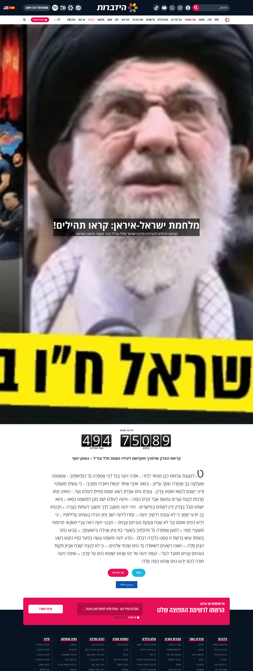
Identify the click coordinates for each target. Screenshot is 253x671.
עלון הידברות (221, 654)
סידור (47, 639)
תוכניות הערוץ (173, 639)
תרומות (91, 20)
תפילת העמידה (42, 659)
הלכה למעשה (174, 659)
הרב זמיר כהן (176, 20)
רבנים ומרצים (97, 639)
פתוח (178, 664)
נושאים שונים (120, 639)
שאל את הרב (137, 20)
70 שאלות (150, 20)
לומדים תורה (122, 644)
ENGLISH (71, 20)
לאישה (73, 644)
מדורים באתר (196, 639)
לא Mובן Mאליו (174, 649)
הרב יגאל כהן (98, 664)
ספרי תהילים (96, 448)
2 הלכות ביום (221, 664)
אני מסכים (125, 617)
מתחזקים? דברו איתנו (37, 8)
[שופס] (70, 7)
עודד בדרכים (175, 644)
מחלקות (100, 20)
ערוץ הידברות (220, 649)
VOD (216, 20)
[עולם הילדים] (78, 7)
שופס (109, 20)
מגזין (210, 20)
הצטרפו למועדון (38, 19)
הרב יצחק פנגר (96, 659)
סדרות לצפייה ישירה (146, 664)
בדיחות (152, 654)
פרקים (146, 448)
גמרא (125, 654)
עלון (117, 20)
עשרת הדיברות (121, 659)
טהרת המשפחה (69, 654)
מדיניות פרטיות (220, 644)
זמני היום (125, 20)
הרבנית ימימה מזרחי (67, 664)
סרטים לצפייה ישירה (146, 659)
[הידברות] (117, 8)
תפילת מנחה (43, 649)
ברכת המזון (44, 664)
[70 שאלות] (62, 7)
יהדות (201, 644)
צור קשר (81, 20)
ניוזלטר (223, 659)
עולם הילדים (163, 20)
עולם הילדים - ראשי (146, 644)
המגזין (201, 649)
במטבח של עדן (173, 654)
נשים (201, 659)
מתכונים (73, 649)
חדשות (202, 20)
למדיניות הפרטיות (121, 617)
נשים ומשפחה (69, 639)
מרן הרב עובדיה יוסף (94, 649)
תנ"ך (125, 649)
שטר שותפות (190, 20)
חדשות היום (198, 654)
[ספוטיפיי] (55, 7)
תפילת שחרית (43, 644)
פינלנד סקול (122, 664)
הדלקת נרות (71, 659)
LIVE (58, 20)
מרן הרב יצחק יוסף (95, 654)
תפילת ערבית (43, 654)
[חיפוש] (195, 7)
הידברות (222, 639)
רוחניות (200, 664)
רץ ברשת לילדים (148, 649)
